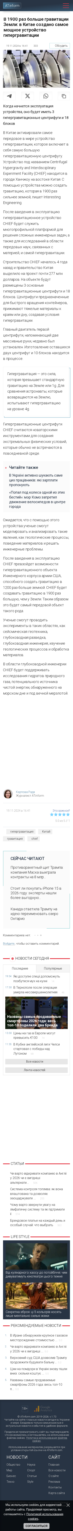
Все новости (34, 1061)
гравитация (15, 838)
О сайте (53, 1476)
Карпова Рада (25, 792)
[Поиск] (58, 5)
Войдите (9, 943)
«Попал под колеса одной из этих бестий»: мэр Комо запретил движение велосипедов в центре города (37, 499)
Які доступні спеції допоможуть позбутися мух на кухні (36, 978)
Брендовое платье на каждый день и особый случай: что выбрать (37, 1223)
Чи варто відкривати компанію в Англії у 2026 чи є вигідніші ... (38, 1349)
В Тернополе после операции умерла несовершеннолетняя (38, 990)
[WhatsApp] (46, 96)
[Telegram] (9, 96)
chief (34, 838)
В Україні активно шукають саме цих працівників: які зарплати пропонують (36, 480)
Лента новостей (34, 1070)
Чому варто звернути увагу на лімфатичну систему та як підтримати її (37, 1209)
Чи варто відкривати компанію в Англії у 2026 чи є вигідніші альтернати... (38, 1178)
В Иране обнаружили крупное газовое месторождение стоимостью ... (39, 1338)
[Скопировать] (64, 96)
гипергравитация (21, 831)
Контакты (55, 1487)
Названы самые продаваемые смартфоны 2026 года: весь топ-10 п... (36, 1384)
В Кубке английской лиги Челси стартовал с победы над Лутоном (36, 1048)
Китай (46, 831)
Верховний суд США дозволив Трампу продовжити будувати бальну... (38, 1360)
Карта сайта (56, 1493)
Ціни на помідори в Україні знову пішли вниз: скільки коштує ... (38, 1371)
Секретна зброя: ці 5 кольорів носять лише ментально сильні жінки (33, 1314)
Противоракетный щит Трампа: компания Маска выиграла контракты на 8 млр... (37, 872)
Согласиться (36, 1526)
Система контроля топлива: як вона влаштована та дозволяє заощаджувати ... (36, 1193)
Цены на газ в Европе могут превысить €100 (34, 1035)
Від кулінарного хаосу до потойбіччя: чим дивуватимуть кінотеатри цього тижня (36, 1274)
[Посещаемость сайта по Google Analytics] (43, 1409)
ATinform (12, 5)
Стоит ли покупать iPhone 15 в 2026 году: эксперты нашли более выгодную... (36, 893)
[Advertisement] (36, 744)
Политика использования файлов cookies (46, 1439)
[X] (27, 96)
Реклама (54, 1481)
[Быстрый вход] (51, 5)
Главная (53, 1464)
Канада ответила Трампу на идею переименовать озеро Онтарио (34, 914)
